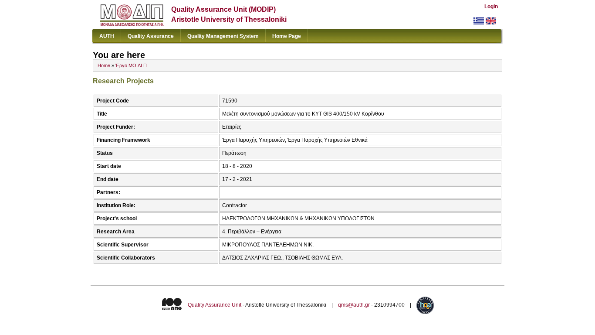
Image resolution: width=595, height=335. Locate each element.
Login (491, 6)
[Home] (131, 24)
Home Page (286, 36)
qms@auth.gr (354, 305)
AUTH (106, 36)
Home (104, 65)
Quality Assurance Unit (214, 305)
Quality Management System (223, 36)
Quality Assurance (151, 36)
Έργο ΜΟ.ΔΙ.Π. (131, 65)
